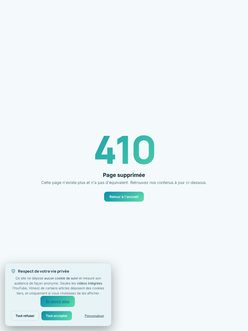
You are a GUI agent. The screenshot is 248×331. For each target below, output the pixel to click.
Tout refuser (25, 316)
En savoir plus (58, 301)
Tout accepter (57, 316)
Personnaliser (94, 316)
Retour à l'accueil (124, 197)
